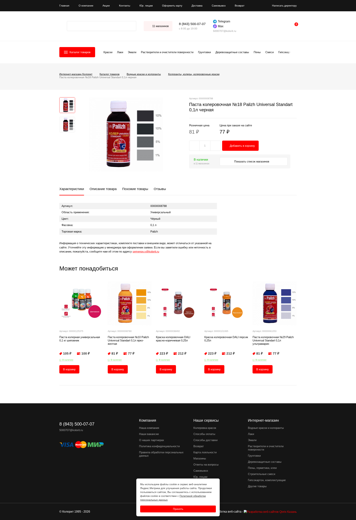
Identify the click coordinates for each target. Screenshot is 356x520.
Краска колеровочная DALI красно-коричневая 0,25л (173, 338)
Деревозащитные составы (232, 52)
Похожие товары (135, 189)
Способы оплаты (204, 434)
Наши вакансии (149, 434)
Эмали (132, 52)
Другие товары (257, 486)
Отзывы (160, 189)
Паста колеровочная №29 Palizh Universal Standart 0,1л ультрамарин (273, 340)
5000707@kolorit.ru (224, 30)
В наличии (67, 360)
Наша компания (149, 427)
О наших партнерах (151, 440)
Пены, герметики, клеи (262, 467)
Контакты (124, 5)
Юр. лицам (146, 5)
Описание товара (103, 189)
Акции (106, 5)
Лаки (120, 52)
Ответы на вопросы (206, 464)
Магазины (199, 458)
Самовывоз (218, 5)
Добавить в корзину (242, 145)
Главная (64, 5)
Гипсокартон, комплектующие (267, 480)
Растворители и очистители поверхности (167, 52)
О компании (86, 5)
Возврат (239, 5)
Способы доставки (205, 440)
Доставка (197, 5)
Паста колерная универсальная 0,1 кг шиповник (79, 338)
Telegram (224, 21)
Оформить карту (172, 5)
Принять (178, 508)
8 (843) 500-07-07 (192, 24)
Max (220, 26)
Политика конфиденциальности (159, 446)
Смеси (269, 52)
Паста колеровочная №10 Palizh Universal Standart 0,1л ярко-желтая (128, 340)
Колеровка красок (204, 427)
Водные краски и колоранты (266, 427)
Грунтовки (204, 52)
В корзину (69, 369)
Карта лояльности (205, 452)
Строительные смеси (261, 474)
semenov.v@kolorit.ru (146, 251)
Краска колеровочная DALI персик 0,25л (226, 338)
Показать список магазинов (252, 161)
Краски (107, 52)
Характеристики (71, 189)
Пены (257, 52)
